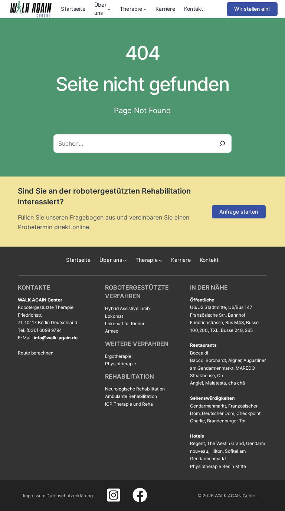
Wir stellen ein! (252, 9)
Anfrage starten (238, 211)
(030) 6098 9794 (44, 330)
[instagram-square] (113, 495)
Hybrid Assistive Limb (127, 308)
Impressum (34, 495)
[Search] (222, 143)
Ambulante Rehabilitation (131, 396)
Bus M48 (234, 322)
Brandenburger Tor (226, 420)
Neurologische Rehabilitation (135, 389)
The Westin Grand (225, 443)
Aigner (234, 360)
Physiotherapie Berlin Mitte (218, 466)
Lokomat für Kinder (124, 323)
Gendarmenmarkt (208, 406)
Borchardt (216, 360)
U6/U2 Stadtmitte (208, 307)
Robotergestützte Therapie (45, 307)
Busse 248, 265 (237, 330)
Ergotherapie (118, 356)
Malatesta (215, 383)
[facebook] (140, 495)
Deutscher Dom (218, 413)
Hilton (216, 451)
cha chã (236, 383)
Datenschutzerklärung (69, 495)
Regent (197, 443)
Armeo (111, 331)
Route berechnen (35, 353)
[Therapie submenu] (144, 8)
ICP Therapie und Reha (129, 404)
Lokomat (114, 316)
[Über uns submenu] (109, 8)
